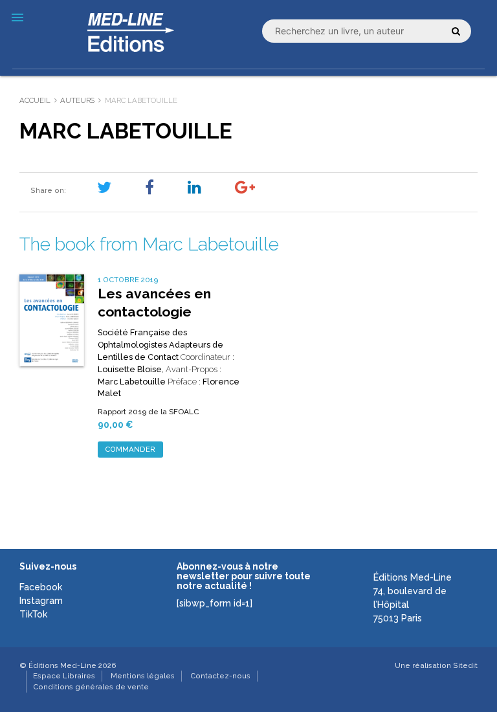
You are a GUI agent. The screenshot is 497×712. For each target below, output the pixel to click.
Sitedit (465, 665)
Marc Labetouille (132, 381)
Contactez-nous (220, 675)
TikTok (33, 614)
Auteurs (77, 100)
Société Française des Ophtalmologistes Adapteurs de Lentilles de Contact (160, 345)
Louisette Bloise (130, 369)
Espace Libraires (64, 675)
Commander (130, 449)
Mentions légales (143, 675)
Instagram (41, 600)
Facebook (40, 587)
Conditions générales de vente (91, 686)
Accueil (34, 100)
